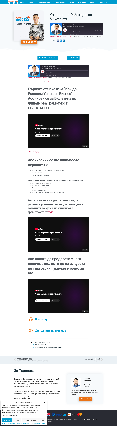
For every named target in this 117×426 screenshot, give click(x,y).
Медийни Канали (60, 2)
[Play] (65, 30)
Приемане (7, 420)
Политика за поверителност (23, 423)
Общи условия (59, 419)
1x (77, 31)
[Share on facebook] (58, 41)
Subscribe (71, 34)
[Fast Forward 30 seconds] (81, 31)
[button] (44, 402)
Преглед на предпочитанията (33, 420)
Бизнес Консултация (45, 2)
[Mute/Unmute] (70, 31)
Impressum (34, 423)
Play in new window (66, 36)
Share (77, 34)
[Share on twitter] (61, 41)
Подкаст (71, 2)
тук (49, 81)
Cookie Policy (8, 423)
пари (41, 347)
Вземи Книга (103, 2)
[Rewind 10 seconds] (74, 31)
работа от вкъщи (57, 347)
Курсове (30, 2)
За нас (22, 2)
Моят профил (82, 2)
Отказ (17, 420)
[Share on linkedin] (64, 41)
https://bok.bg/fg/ (34, 152)
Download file (54, 36)
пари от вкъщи (47, 347)
